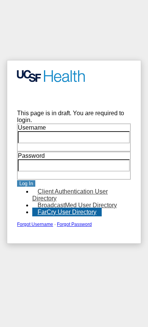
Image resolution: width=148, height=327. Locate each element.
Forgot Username (35, 224)
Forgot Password (74, 224)
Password (31, 155)
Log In (26, 183)
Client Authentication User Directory (70, 195)
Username (32, 127)
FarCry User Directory (67, 212)
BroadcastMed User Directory (77, 205)
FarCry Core (28, 96)
